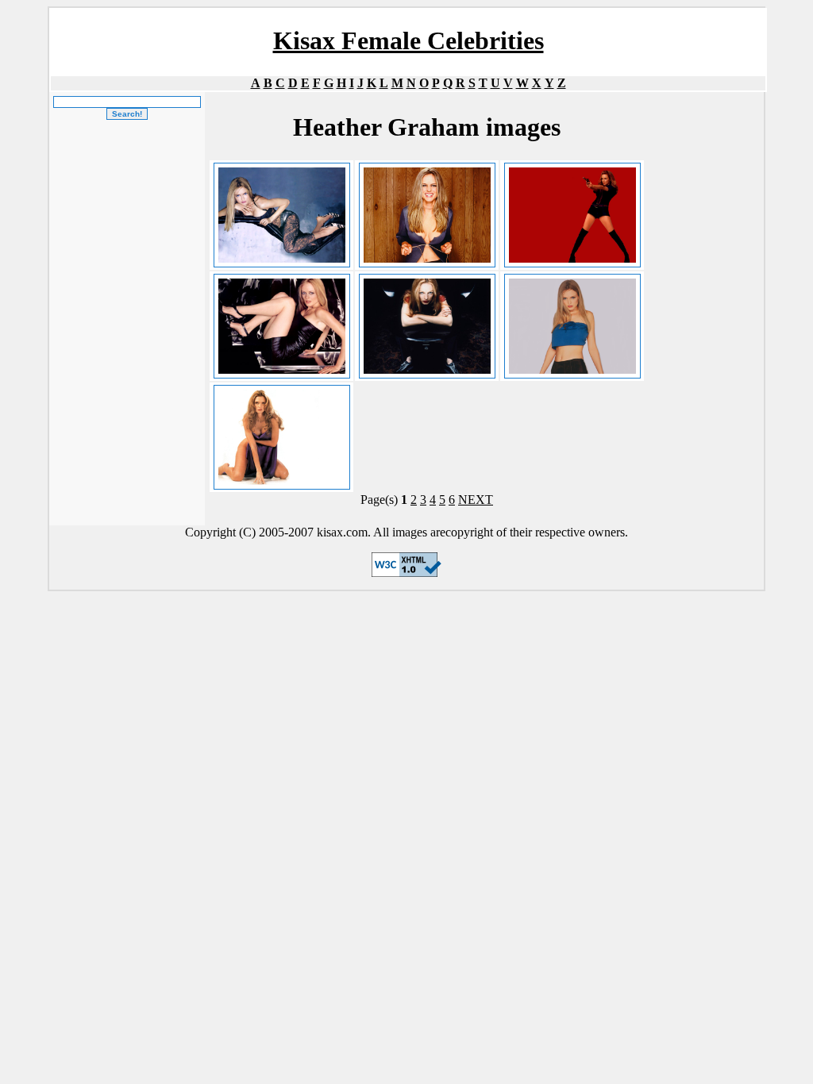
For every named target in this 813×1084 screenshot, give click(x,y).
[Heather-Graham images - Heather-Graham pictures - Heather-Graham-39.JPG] (281, 326)
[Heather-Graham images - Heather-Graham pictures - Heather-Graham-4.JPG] (572, 326)
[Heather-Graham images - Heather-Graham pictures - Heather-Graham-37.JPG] (281, 215)
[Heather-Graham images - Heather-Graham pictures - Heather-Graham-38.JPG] (572, 215)
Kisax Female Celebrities (408, 40)
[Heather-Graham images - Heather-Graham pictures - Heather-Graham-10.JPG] (426, 326)
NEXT (475, 499)
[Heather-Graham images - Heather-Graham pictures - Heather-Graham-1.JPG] (426, 215)
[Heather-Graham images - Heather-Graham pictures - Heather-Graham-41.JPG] (281, 437)
